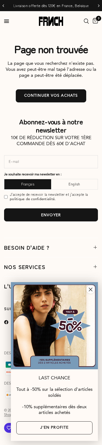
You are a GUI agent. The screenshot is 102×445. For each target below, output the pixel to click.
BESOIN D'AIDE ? (27, 247)
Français (27, 184)
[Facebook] (10, 322)
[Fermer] (90, 289)
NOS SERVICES (24, 267)
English (74, 184)
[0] (94, 21)
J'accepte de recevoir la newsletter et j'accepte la (49, 196)
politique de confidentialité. (33, 199)
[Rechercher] (86, 21)
